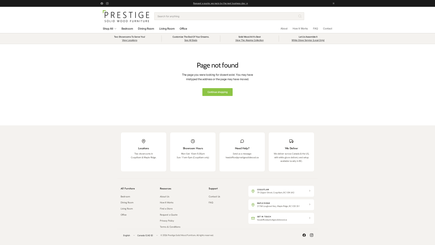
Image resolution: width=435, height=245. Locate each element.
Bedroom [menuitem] (127, 28)
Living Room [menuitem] (167, 28)
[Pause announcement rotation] (334, 3)
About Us (164, 196)
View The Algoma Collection (249, 40)
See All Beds (190, 40)
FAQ (315, 28)
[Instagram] (107, 3)
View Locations (129, 40)
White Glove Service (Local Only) (308, 40)
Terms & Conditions (170, 226)
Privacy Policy (167, 220)
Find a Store (166, 208)
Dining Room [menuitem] (146, 28)
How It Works (300, 28)
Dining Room (127, 202)
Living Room (127, 208)
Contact (327, 28)
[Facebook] (101, 3)
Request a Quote (168, 214)
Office (124, 214)
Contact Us (214, 196)
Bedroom (125, 196)
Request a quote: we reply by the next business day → (220, 3)
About (284, 28)
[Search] (300, 16)
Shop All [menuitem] (108, 28)
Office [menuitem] (183, 28)
